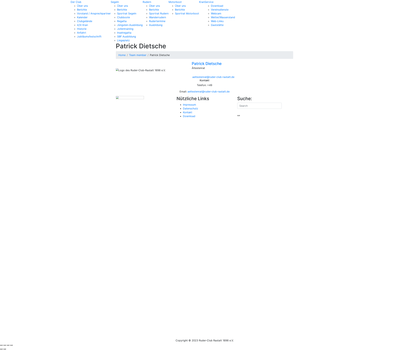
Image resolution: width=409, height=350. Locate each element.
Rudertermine (157, 21)
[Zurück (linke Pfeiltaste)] (1, 349)
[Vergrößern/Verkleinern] (1, 345)
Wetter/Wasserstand (223, 17)
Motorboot (175, 2)
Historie (81, 28)
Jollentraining (125, 28)
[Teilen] (8, 345)
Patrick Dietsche (207, 63)
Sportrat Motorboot (187, 13)
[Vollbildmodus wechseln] (4, 345)
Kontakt (187, 112)
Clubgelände (84, 21)
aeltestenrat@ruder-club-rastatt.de (209, 91)
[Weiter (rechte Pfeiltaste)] (4, 349)
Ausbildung (155, 25)
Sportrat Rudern (159, 13)
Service (208, 2)
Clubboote (123, 17)
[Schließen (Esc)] (11, 345)
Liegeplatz (123, 40)
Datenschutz (190, 108)
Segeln (115, 2)
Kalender (82, 17)
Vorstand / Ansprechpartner (94, 13)
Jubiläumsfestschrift (89, 36)
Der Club (76, 2)
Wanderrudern (157, 17)
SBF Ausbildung (126, 36)
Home (122, 55)
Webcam (216, 13)
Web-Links (217, 21)
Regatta (122, 21)
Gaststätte (217, 25)
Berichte (82, 9)
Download (217, 5)
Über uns (82, 5)
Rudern (147, 2)
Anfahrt (81, 32)
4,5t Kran (82, 25)
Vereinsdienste (219, 9)
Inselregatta (124, 32)
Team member (137, 55)
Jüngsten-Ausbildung (130, 25)
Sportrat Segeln (126, 13)
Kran (201, 2)
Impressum (189, 104)
